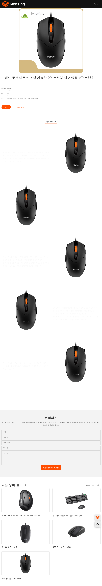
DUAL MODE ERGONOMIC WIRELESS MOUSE (20, 516)
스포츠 (88, 485)
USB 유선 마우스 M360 (61, 547)
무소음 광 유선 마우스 (10, 547)
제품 (98, 485)
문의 (6, 107)
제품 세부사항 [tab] (51, 122)
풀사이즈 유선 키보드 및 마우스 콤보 (67, 516)
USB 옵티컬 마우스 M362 (11, 579)
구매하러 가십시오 (20, 107)
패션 (93, 485)
